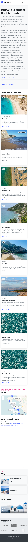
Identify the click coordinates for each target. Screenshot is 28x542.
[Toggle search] (22, 2)
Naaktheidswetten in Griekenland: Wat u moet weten (17, 480)
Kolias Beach (6, 337)
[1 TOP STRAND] (14, 104)
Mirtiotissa (6, 227)
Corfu (4, 188)
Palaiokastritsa (7, 116)
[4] (14, 213)
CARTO (25, 414)
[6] (14, 286)
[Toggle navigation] (25, 2)
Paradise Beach (7, 119)
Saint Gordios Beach (9, 264)
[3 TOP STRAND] (14, 176)
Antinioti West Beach (9, 300)
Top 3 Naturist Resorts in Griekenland (17, 489)
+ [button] (2, 397)
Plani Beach (6, 374)
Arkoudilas (6, 154)
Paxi (3, 371)
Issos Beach (6, 191)
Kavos (4, 151)
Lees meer (5, 126)
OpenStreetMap (16, 414)
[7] (14, 323)
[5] (14, 249)
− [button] (2, 399)
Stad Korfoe (6, 225)
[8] (14, 359)
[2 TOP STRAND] (14, 140)
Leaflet (12, 414)
